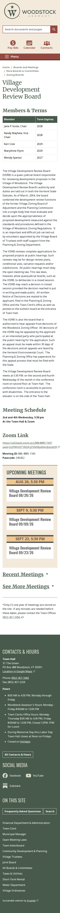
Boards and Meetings (25, 67)
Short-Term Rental (14, 879)
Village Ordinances (14, 890)
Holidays (25, 741)
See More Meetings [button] (26, 586)
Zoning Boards (15, 74)
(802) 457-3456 (11, 617)
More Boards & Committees (22, 70)
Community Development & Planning (25, 851)
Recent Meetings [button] (23, 574)
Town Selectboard (13, 845)
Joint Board (9, 862)
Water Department (14, 885)
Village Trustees (12, 856)
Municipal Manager (14, 834)
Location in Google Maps (17, 671)
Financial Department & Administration (26, 823)
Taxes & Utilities (12, 873)
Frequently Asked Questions (23, 811)
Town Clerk (9, 828)
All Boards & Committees (17, 868)
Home (6, 67)
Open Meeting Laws (15, 839)
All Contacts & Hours (18, 754)
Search (50, 811)
